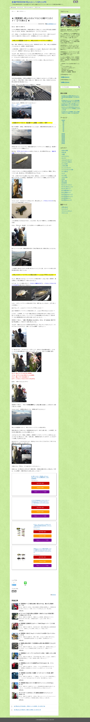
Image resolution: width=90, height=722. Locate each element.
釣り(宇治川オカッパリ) (67, 194)
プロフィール (37, 7)
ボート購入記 (65, 171)
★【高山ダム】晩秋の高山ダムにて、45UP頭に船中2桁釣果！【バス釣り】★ (71, 97)
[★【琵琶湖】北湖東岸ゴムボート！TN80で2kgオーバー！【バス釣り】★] (15, 626)
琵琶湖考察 (64, 182)
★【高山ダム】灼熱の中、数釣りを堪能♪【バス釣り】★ (27, 709)
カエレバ (36, 480)
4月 (63, 127)
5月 (63, 125)
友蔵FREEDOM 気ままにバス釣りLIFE (29, 2)
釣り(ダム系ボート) (66, 188)
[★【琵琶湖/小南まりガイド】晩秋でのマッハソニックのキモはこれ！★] (15, 685)
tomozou (54, 594)
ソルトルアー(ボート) (67, 160)
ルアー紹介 (64, 175)
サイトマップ (20, 7)
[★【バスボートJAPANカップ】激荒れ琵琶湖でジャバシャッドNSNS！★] (15, 695)
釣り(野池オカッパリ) (67, 200)
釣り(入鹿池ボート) (66, 192)
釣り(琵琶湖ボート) (51, 23)
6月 (63, 124)
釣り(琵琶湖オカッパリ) (67, 196)
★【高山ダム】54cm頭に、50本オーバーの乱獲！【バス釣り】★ (29, 706)
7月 (63, 123)
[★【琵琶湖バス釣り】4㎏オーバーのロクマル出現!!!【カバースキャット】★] (15, 636)
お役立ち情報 (65, 150)
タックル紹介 (65, 163)
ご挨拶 (63, 154)
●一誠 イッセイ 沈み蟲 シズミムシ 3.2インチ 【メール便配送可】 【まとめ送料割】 (40, 477)
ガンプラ (64, 158)
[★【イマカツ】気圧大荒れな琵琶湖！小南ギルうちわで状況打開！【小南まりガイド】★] (15, 616)
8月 (63, 121)
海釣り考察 (64, 181)
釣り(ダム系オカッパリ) (67, 186)
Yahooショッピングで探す (40, 491)
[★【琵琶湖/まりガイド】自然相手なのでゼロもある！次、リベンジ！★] (15, 666)
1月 (63, 131)
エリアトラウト (65, 156)
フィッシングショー (66, 167)
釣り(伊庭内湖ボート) (67, 190)
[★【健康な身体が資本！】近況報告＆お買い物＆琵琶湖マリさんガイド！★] (15, 646)
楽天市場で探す (40, 483)
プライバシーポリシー (28, 7)
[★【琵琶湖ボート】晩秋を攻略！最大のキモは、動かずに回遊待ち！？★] (15, 606)
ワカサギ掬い (65, 177)
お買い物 (64, 152)
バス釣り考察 (65, 165)
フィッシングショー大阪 (67, 169)
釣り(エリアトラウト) (67, 184)
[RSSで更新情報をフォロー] (77, 2)
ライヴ (63, 173)
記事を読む (21, 610)
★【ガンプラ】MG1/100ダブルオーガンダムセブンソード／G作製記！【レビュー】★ (71, 108)
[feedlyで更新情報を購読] (74, 2)
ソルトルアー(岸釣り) (67, 161)
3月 (63, 128)
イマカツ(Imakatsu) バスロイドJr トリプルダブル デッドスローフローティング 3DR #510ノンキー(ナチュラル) (40, 501)
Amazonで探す (40, 487)
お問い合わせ (13, 7)
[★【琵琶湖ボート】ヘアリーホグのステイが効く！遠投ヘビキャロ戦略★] (15, 656)
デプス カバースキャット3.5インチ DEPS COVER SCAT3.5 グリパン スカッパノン (42, 526)
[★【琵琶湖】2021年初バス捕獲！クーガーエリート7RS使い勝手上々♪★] (15, 675)
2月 (63, 129)
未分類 (63, 179)
